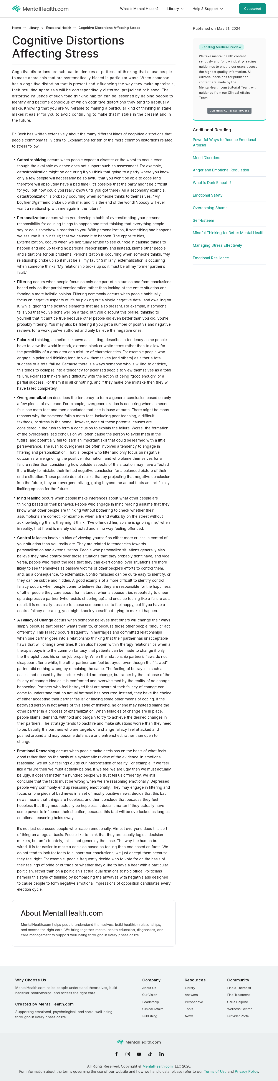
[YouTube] (139, 1054)
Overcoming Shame (210, 208)
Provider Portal (238, 1016)
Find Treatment (238, 995)
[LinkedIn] (161, 1054)
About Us (149, 988)
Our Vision (149, 995)
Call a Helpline (237, 1002)
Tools (189, 1009)
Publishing (149, 1016)
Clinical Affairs (152, 1009)
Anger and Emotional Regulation (221, 170)
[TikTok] (150, 1054)
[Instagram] (127, 1054)
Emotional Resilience (211, 258)
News (189, 1016)
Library (173, 9)
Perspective (194, 1002)
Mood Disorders (206, 158)
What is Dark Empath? (212, 183)
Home (16, 28)
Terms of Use (215, 1071)
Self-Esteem (203, 220)
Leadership (150, 1002)
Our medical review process (229, 110)
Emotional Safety (208, 195)
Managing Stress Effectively (217, 245)
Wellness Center (239, 1009)
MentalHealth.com (157, 1066)
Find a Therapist (239, 988)
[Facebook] (116, 1054)
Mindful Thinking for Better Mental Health (229, 233)
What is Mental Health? (139, 9)
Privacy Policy (246, 1071)
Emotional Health (58, 28)
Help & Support (205, 9)
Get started (252, 9)
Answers (191, 995)
